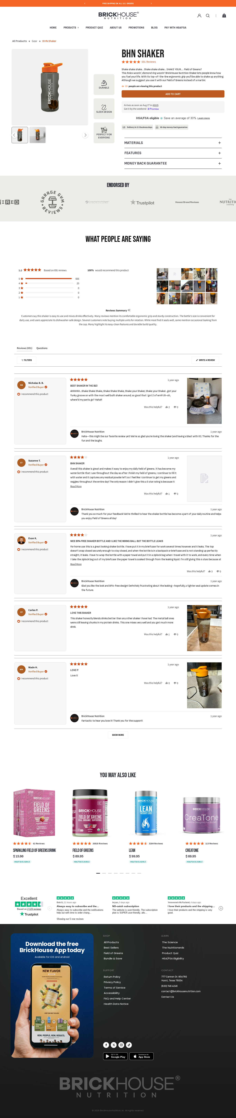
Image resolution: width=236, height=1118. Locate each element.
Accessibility (112, 993)
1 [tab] (98, 873)
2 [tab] (104, 873)
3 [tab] (110, 873)
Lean (132, 850)
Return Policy (112, 977)
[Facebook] (106, 1045)
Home (53, 27)
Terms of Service (114, 987)
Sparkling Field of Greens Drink (34, 850)
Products (70, 27)
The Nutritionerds (173, 947)
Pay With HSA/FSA (175, 27)
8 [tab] (139, 873)
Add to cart (173, 94)
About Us (116, 27)
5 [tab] (122, 873)
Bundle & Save (113, 958)
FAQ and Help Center (117, 998)
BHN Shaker (49, 41)
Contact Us (167, 997)
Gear (34, 41)
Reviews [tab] (24, 348)
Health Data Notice (116, 1004)
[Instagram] (121, 1045)
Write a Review (209, 360)
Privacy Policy (112, 982)
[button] (49, 279)
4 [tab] (116, 873)
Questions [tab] (41, 348)
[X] (114, 1045)
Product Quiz (94, 27)
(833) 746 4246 (169, 986)
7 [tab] (133, 873)
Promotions (136, 27)
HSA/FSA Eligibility (173, 958)
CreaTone (192, 850)
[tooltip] (129, 310)
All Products (19, 41)
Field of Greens (83, 850)
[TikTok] (129, 1045)
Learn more (203, 118)
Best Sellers (111, 947)
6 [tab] (127, 873)
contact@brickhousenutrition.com (181, 991)
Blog (154, 27)
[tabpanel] (34, 826)
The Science (170, 942)
